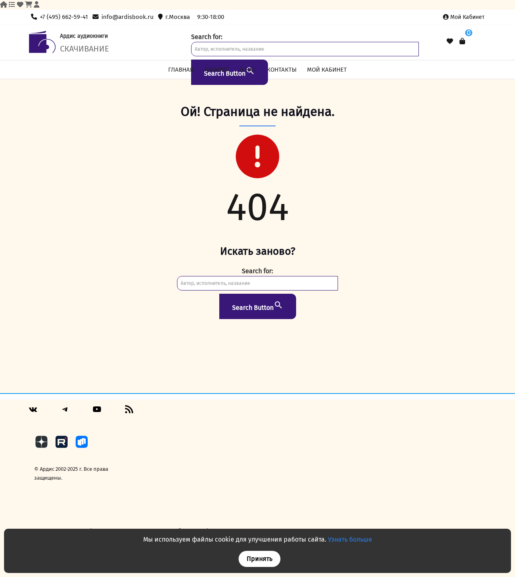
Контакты (282, 69)
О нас (247, 69)
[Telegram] (65, 412)
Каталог (216, 69)
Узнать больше (350, 539)
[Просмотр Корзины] (462, 41)
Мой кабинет (467, 17)
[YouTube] (97, 412)
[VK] (33, 412)
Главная (181, 69)
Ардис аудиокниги (84, 36)
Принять (259, 559)
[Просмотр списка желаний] (450, 41)
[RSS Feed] (129, 412)
